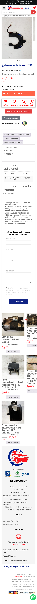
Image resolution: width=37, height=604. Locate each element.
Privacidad (17, 589)
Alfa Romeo (23, 173)
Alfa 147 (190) (18, 178)
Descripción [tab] (9, 135)
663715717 (10, 1)
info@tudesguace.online (20, 3)
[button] (4, 8)
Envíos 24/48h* (26, 1)
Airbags (19, 15)
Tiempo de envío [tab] (11, 138)
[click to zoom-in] (17, 38)
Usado (13, 89)
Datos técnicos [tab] (23, 135)
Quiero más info (11, 118)
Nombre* (10, 250)
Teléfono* (10, 260)
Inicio (5, 15)
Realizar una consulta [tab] (12, 142)
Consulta (10, 271)
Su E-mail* (10, 239)
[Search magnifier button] (33, 12)
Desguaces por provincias (16, 566)
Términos (25, 589)
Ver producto (13, 352)
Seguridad (12, 15)
